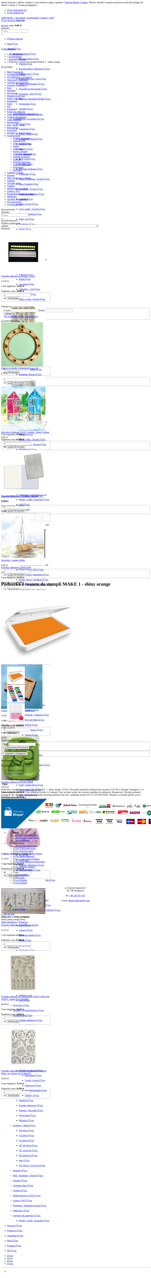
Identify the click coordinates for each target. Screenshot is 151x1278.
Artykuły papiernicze (17, 85)
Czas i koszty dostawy (29, 859)
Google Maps (19, 909)
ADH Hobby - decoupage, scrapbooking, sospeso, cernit (27, 17)
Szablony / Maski (15, 172)
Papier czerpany (20, 151)
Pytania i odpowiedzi (29, 838)
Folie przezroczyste (22, 143)
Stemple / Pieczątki (22, 164)
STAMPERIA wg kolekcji (19, 77)
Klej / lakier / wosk (16, 125)
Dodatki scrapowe (21, 157)
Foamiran (11, 109)
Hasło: (42, 310)
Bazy (9, 88)
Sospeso (11, 175)
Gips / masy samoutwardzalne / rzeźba (25, 114)
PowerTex (12, 130)
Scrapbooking (13, 135)
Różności (17, 170)
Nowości (11, 1271)
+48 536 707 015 (77, 895)
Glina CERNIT (14, 119)
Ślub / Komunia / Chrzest (19, 178)
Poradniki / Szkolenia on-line (20, 194)
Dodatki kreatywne (16, 96)
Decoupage (12, 93)
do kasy (4, 25)
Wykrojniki (18, 167)
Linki (21, 877)
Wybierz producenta (10, 223)
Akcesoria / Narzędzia (17, 80)
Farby (10, 104)
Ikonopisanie (13, 122)
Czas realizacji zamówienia (32, 861)
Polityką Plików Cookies (76, 2)
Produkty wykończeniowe (19, 133)
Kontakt (23, 880)
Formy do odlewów (16, 111)
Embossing (12, 101)
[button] (10, 1255)
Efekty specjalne (14, 98)
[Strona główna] (15, 39)
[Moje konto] (10, 1261)
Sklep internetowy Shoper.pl (14, 922)
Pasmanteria (12, 127)
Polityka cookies (27, 867)
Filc (9, 106)
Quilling (11, 186)
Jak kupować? (26, 869)
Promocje (11, 1274)
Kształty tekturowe (22, 162)
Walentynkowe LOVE (17, 188)
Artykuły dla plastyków (18, 82)
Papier (16, 146)
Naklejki (17, 159)
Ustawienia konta (27, 848)
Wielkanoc (12, 196)
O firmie (23, 875)
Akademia (12, 1276)
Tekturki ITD (19, 141)
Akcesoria (17, 149)
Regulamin (24, 840)
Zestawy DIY (13, 191)
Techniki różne (14, 183)
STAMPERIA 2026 (16, 74)
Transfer (11, 180)
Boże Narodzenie (15, 72)
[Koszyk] (10, 1263)
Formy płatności (27, 856)
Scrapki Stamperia (21, 138)
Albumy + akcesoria (22, 154)
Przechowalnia (26, 851)
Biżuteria (11, 90)
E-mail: (7, 310)
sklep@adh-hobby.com (79, 900)
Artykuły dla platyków (17, 199)
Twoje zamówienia (28, 846)
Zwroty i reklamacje (28, 835)
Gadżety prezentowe (16, 117)
